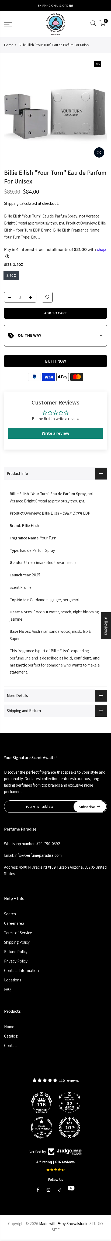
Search (10, 913)
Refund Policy (15, 951)
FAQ (7, 989)
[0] (102, 24)
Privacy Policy (15, 961)
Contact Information (21, 970)
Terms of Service (18, 932)
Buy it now (55, 361)
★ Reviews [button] (106, 625)
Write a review (55, 433)
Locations (12, 979)
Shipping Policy (17, 942)
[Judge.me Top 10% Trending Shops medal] (69, 1127)
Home (8, 45)
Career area (14, 923)
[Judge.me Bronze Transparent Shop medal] (41, 1127)
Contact (11, 1045)
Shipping (11, 203)
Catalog (11, 1036)
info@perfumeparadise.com (38, 855)
